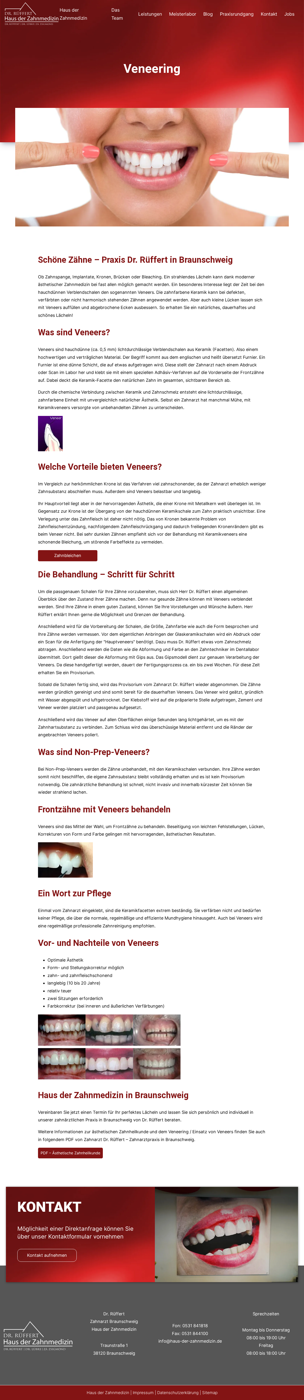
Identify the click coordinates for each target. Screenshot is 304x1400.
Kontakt (269, 14)
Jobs (289, 14)
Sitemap (210, 1392)
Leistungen (150, 14)
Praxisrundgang (237, 14)
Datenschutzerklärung (178, 1392)
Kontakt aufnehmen (47, 1255)
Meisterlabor (182, 14)
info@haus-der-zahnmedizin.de (190, 1341)
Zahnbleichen (67, 555)
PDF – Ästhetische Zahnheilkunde (70, 1153)
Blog (208, 14)
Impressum (143, 1392)
